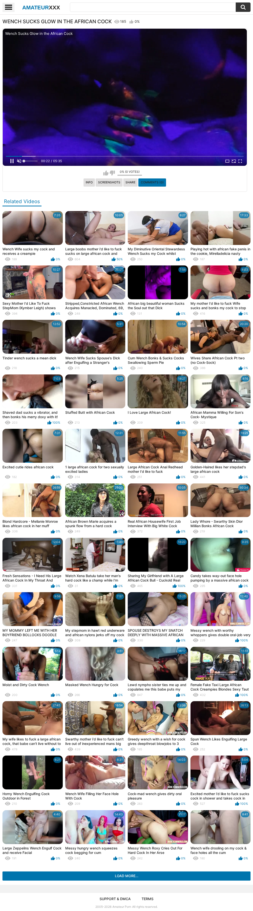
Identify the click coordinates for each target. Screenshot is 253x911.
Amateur (41, 7)
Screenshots (109, 182)
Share (130, 182)
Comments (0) (152, 182)
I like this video (105, 173)
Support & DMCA (115, 899)
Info (89, 182)
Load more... (126, 876)
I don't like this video (112, 173)
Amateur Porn (121, 907)
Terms (147, 899)
